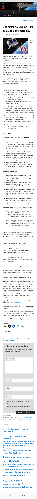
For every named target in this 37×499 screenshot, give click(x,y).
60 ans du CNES (7, 427)
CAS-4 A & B (25, 457)
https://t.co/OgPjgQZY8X (19, 319)
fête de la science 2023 (25, 469)
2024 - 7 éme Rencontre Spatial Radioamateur (18, 443)
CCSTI (29, 457)
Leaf (32, 469)
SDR (16, 484)
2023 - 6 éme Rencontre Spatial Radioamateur (18, 441)
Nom (8, 380)
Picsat (29, 472)
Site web (8, 396)
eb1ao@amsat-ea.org (16, 302)
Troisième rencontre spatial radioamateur (12, 487)
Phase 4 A (25, 472)
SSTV (20, 484)
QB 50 (15, 475)
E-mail (8, 388)
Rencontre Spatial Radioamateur (11, 478)
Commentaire (10, 358)
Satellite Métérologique (8, 484)
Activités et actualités (22, 12)
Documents (6, 467)
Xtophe (17, 34)
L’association (6, 12)
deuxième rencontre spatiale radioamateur (18, 464)
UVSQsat (25, 487)
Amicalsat (5, 454)
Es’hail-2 (18, 467)
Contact (10, 15)
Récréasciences (24, 478)
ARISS (20, 454)
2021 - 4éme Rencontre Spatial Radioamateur (16, 434)
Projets (13, 12)
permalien (12, 340)
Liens (4, 15)
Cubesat (14, 461)
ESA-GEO (12, 467)
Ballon (19, 457)
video (31, 487)
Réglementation (8, 481)
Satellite (18, 480)
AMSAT (13, 453)
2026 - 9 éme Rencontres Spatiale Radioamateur (17, 450)
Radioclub (22, 475)
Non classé (19, 338)
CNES (4, 461)
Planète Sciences (8, 475)
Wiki (31, 12)
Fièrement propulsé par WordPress (18, 496)
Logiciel (5, 473)
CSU (8, 461)
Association (9, 457)
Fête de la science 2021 (11, 469)
